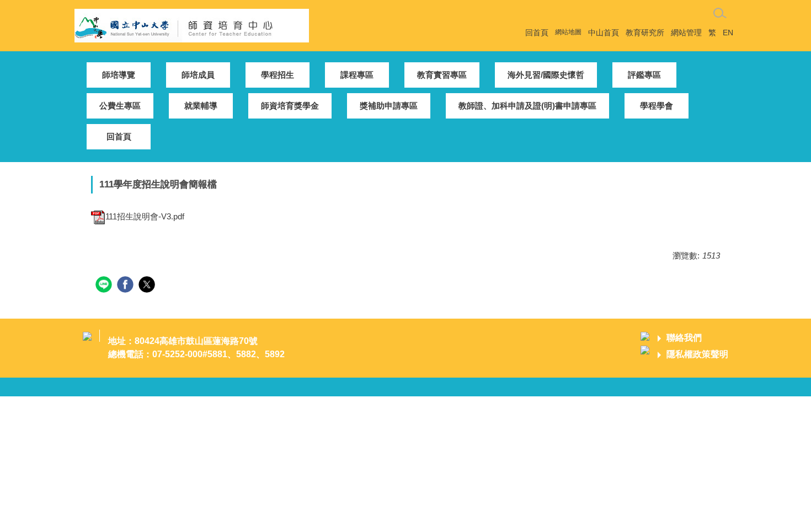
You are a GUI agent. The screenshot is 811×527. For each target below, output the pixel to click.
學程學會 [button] (656, 105)
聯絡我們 (684, 337)
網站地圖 (568, 32)
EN (728, 32)
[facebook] (126, 285)
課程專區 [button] (357, 74)
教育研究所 (645, 32)
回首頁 (536, 32)
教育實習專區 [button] (442, 74)
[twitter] (148, 285)
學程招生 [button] (277, 74)
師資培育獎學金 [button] (290, 105)
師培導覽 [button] (118, 74)
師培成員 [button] (198, 74)
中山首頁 (603, 32)
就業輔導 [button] (200, 105)
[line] (105, 285)
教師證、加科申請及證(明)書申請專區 (527, 105)
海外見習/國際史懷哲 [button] (546, 74)
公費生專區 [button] (120, 105)
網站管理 (686, 32)
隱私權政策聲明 (697, 354)
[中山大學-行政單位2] (191, 24)
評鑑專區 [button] (644, 74)
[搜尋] (720, 13)
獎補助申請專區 (389, 105)
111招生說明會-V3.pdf (144, 216)
